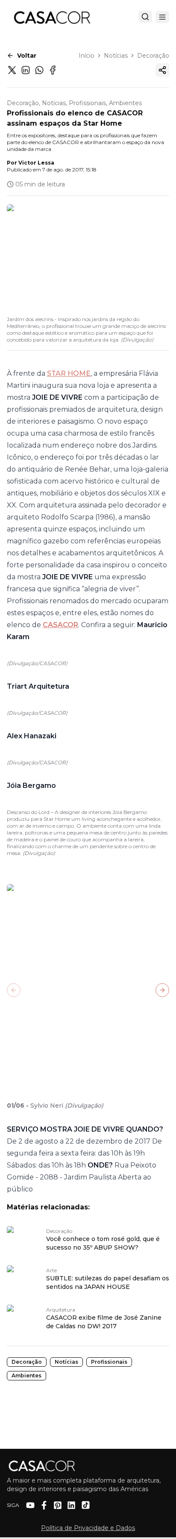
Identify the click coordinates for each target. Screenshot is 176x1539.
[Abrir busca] (145, 17)
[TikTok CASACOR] (86, 1505)
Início (86, 55)
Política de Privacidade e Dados (88, 1528)
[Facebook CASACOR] (44, 1505)
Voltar (26, 55)
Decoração (153, 55)
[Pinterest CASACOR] (57, 1505)
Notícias (116, 55)
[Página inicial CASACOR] (52, 17)
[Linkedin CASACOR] (71, 1505)
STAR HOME (69, 373)
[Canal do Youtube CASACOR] (30, 1505)
